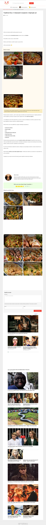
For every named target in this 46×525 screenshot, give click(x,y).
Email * (24, 306)
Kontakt (19, 524)
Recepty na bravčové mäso (9, 9)
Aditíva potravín (33, 7)
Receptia (4, 9)
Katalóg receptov (15, 7)
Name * (5, 306)
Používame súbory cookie (24, 524)
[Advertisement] (23, 23)
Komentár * (6, 294)
